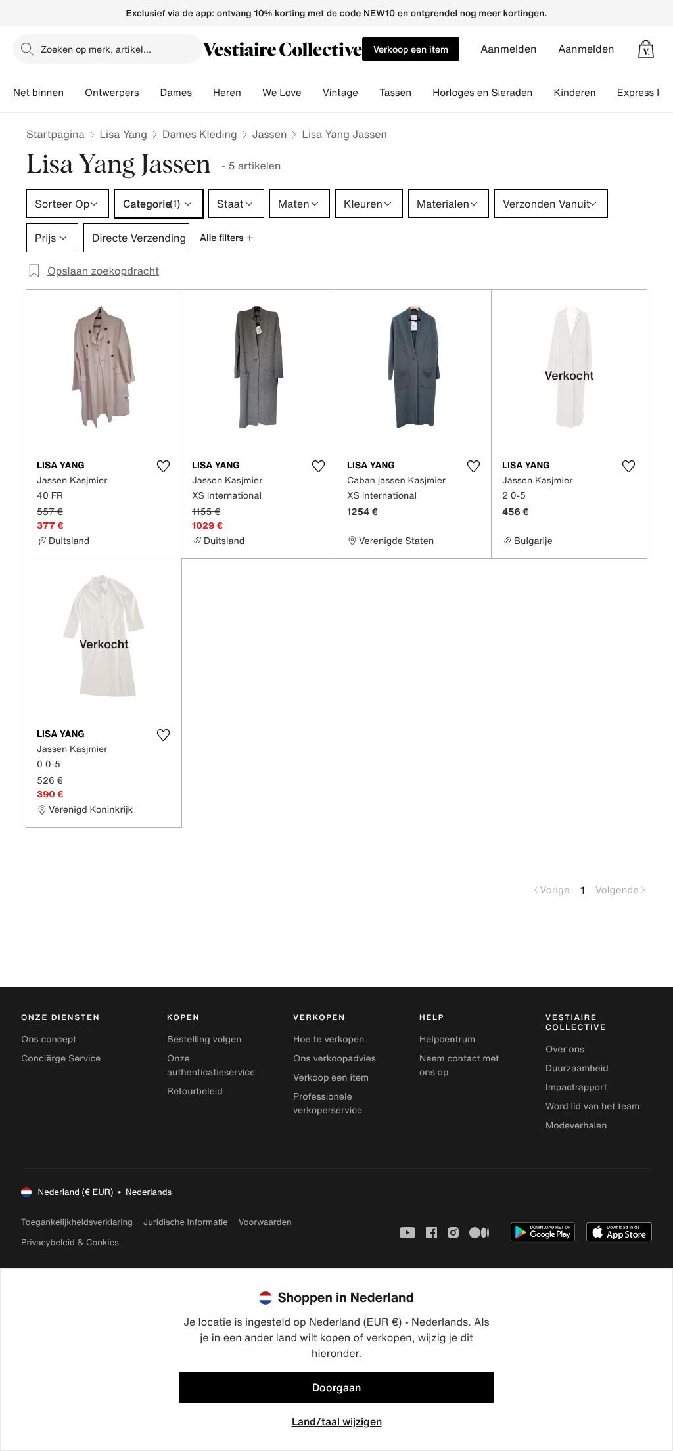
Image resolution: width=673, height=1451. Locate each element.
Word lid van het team (592, 1106)
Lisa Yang (123, 134)
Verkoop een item (410, 49)
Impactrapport (576, 1087)
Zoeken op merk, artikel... (96, 49)
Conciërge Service (61, 1058)
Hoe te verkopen (328, 1039)
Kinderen (574, 92)
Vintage (340, 92)
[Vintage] (368, 92)
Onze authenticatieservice (211, 1065)
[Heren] (251, 92)
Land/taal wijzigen (337, 1421)
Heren (227, 92)
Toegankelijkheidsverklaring (77, 1222)
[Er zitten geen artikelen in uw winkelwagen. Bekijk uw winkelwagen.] (646, 49)
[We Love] (312, 92)
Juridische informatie (185, 1222)
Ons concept (48, 1039)
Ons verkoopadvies (334, 1058)
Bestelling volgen (204, 1039)
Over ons (564, 1049)
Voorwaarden (265, 1222)
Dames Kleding (199, 134)
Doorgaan (336, 1387)
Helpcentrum (447, 1039)
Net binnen (38, 92)
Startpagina (55, 134)
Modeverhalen (576, 1125)
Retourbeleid (195, 1091)
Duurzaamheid (577, 1068)
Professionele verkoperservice (327, 1103)
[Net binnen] (74, 92)
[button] (646, 49)
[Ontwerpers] (150, 92)
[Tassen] (422, 92)
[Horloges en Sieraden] (543, 92)
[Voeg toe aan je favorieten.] (163, 466)
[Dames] (202, 92)
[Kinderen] (606, 92)
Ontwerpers (112, 92)
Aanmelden (508, 49)
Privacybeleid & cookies (70, 1242)
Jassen (269, 134)
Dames (176, 92)
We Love (282, 92)
